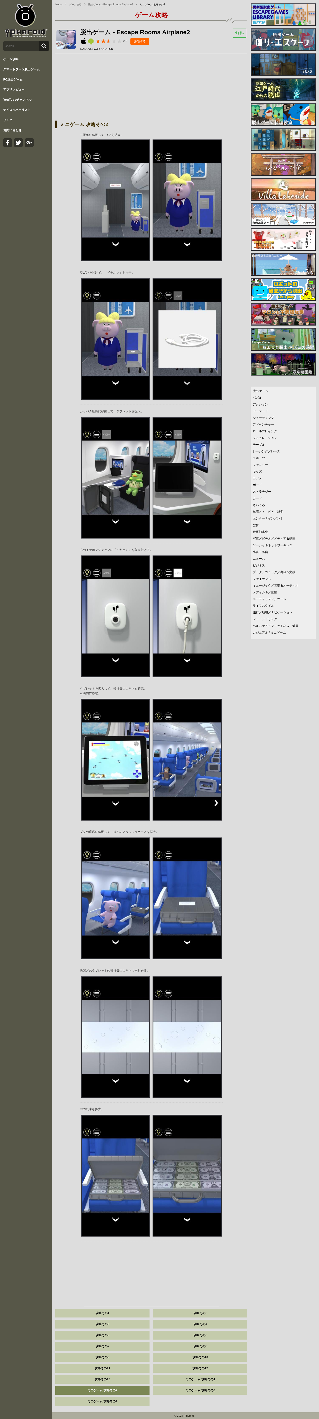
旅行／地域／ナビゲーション (272, 612)
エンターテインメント (268, 518)
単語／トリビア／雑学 (268, 511)
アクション (260, 404)
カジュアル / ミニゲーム (269, 632)
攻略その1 (102, 1313)
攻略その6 (200, 1335)
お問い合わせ (12, 130)
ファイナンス (262, 578)
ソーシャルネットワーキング (272, 545)
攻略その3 (102, 1324)
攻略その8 (200, 1346)
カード (257, 498)
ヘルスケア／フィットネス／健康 (275, 625)
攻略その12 (200, 1368)
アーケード (260, 411)
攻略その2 (200, 1313)
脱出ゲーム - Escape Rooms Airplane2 (110, 4)
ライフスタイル (263, 605)
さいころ (259, 505)
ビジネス (259, 565)
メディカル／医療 (265, 592)
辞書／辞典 (260, 552)
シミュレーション (265, 438)
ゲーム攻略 (10, 59)
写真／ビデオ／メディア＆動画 (274, 538)
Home (58, 4)
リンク (7, 120)
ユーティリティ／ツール (269, 599)
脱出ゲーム (260, 391)
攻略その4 (200, 1324)
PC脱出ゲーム (13, 79)
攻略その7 (102, 1346)
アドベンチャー (263, 424)
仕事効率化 (260, 532)
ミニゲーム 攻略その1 (200, 1379)
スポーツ (259, 458)
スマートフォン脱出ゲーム (21, 69)
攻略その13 (102, 1379)
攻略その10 (200, 1357)
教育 (256, 525)
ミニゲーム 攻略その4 (102, 1401)
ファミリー (260, 464)
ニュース (259, 558)
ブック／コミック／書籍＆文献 (274, 572)
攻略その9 (102, 1357)
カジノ (257, 478)
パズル (257, 397)
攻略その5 (102, 1335)
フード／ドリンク (265, 619)
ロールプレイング (265, 431)
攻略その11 (102, 1368)
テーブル (259, 444)
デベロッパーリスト (17, 109)
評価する (140, 41)
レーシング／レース (266, 451)
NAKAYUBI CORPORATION (96, 48)
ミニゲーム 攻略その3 (200, 1390)
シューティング (263, 417)
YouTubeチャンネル (17, 99)
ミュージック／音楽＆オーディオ (275, 585)
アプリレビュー (14, 89)
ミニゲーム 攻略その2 (152, 4)
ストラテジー (262, 491)
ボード (257, 485)
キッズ (257, 471)
